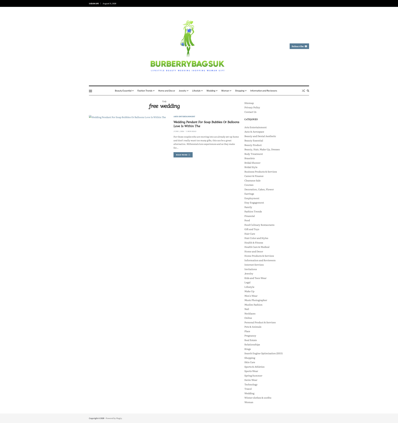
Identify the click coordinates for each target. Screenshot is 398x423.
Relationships (252, 344)
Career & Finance (254, 176)
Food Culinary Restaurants (259, 225)
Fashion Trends (144, 90)
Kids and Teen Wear (255, 278)
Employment (251, 198)
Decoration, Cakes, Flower (259, 189)
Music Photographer (255, 300)
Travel (248, 388)
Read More (181, 154)
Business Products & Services (260, 171)
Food (247, 220)
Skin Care (249, 362)
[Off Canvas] (90, 91)
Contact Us (250, 112)
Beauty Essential (123, 90)
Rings (247, 349)
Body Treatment (253, 154)
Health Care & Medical (256, 247)
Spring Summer (253, 375)
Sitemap (249, 103)
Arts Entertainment (184, 116)
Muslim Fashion (253, 304)
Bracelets (249, 158)
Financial (249, 216)
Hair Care (249, 233)
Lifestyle (196, 90)
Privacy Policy (252, 107)
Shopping (239, 90)
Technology (251, 384)
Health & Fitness (253, 242)
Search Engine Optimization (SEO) (263, 353)
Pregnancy (250, 335)
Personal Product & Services (260, 322)
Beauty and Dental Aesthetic (260, 136)
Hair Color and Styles (256, 238)
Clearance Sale (252, 180)
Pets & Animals (252, 326)
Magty (119, 418)
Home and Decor (166, 90)
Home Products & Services (259, 255)
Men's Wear (250, 295)
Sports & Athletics (254, 366)
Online (248, 318)
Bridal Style (250, 167)
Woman (225, 90)
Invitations (250, 269)
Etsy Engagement (254, 202)
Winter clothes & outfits (257, 397)
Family (248, 207)
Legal (247, 282)
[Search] (308, 91)
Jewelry (182, 90)
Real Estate (250, 340)
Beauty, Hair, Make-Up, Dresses (262, 149)
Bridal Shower (252, 162)
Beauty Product (253, 145)
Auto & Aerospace (254, 131)
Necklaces (249, 313)
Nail (246, 309)
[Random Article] (303, 90)
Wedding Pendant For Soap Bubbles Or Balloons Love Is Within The (206, 123)
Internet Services (254, 264)
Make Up (249, 291)
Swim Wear (250, 380)
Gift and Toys (251, 229)
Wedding (210, 90)
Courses (248, 185)
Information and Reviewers (263, 90)
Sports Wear (251, 371)
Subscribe (298, 46)
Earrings (249, 193)
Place (247, 331)
